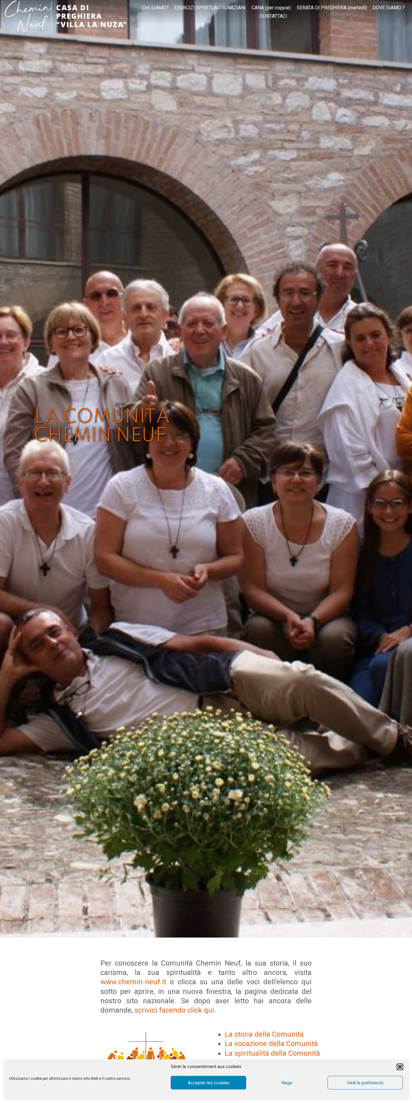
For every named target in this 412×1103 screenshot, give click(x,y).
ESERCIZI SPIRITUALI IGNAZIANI (210, 8)
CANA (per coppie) (271, 8)
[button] (400, 1067)
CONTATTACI (273, 16)
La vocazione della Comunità (271, 1043)
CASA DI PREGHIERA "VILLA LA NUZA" (92, 15)
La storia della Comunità (264, 1034)
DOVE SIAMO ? (388, 8)
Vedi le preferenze (365, 1083)
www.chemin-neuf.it (133, 982)
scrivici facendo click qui (174, 1010)
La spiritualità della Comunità (272, 1053)
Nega (287, 1083)
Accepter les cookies (209, 1083)
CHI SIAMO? (155, 8)
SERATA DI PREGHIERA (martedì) (332, 8)
